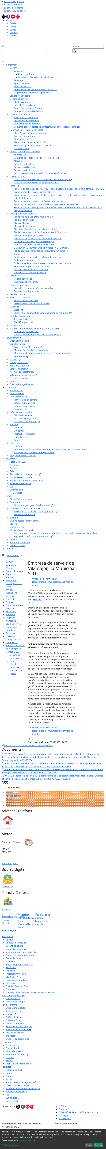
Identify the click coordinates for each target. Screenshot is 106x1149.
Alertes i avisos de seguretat (19, 1082)
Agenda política (13, 795)
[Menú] (3, 61)
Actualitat (6, 1066)
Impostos (10, 1035)
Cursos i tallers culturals (17, 1085)
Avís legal (63, 1115)
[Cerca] (74, 50)
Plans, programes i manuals (19, 964)
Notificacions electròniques (19, 1026)
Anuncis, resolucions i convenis (12, 592)
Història (9, 1060)
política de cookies (26, 1140)
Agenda (9, 792)
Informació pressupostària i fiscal (14, 583)
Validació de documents (17, 1029)
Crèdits (62, 1106)
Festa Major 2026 (14, 1069)
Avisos (9, 798)
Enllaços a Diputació (15, 1020)
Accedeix (6, 828)
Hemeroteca (12, 1100)
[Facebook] (8, 16)
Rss (7, 1094)
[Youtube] (13, 16)
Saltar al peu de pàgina (15, 10)
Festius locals (12, 1045)
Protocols (10, 602)
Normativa (11, 611)
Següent (14, 863)
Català (13, 23)
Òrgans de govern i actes (44, 578)
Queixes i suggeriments (17, 1038)
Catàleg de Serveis (15, 1017)
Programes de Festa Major (19, 1063)
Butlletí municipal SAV (16, 1091)
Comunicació (12, 642)
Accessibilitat (65, 1118)
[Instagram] (18, 16)
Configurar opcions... (11, 1145)
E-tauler (9, 1014)
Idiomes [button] (10, 20)
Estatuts (37, 599)
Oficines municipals (15, 1007)
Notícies (10, 802)
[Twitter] (4, 16)
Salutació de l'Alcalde (16, 942)
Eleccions (10, 633)
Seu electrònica (13, 623)
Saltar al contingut (13, 4)
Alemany (14, 32)
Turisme (10, 1057)
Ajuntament (13, 555)
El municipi (7, 1042)
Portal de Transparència (17, 986)
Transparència (13, 998)
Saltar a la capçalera (14, 1)
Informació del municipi (17, 1054)
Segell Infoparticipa (15, 1001)
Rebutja (89, 1145)
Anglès (13, 29)
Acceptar (99, 1145)
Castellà (13, 26)
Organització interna (16, 949)
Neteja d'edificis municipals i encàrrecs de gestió (16, 667)
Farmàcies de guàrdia (41, 923)
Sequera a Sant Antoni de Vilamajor (23, 1088)
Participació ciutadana (16, 980)
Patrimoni (10, 614)
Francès (13, 35)
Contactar (63, 1109)
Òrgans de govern (15, 571)
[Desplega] (21, 555)
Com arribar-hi (13, 1048)
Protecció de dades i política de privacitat (79, 1112)
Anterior (6, 863)
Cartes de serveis (14, 599)
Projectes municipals (16, 973)
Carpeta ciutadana (15, 1023)
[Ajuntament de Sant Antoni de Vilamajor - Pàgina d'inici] (24, 51)
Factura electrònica (15, 1032)
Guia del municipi (14, 1051)
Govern (9, 561)
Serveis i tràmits (9, 1004)
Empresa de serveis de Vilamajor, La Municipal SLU (15, 648)
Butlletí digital (12, 1097)
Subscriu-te (7, 886)
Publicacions (12, 805)
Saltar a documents (13, 7)
